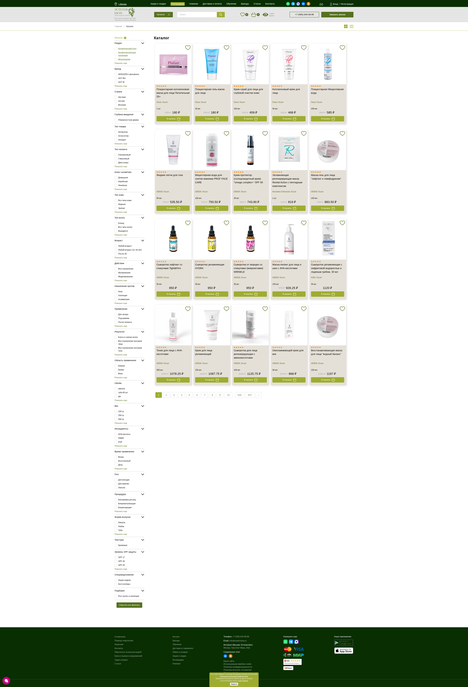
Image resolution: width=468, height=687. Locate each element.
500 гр (121, 419)
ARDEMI (159, 191)
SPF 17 (121, 557)
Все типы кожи (125, 200)
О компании (120, 637)
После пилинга (125, 322)
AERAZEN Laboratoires (128, 74)
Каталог (129, 26)
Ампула (121, 522)
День (120, 465)
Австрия (122, 97)
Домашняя (123, 178)
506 (240, 395)
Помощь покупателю (124, 641)
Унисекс (121, 488)
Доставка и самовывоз (183, 648)
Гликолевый (123, 159)
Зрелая (121, 208)
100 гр (121, 411)
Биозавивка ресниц (127, 500)
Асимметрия (123, 299)
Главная (118, 26)
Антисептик (123, 136)
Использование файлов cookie (237, 664)
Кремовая (122, 545)
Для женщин (124, 480)
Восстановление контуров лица (130, 342)
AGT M (121, 82)
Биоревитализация (127, 504)
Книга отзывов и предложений (128, 656)
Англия (121, 101)
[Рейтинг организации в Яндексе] (292, 662)
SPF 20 (121, 561)
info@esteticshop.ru (238, 641)
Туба (120, 530)
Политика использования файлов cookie (234, 676)
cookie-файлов (243, 681)
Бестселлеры (124, 584)
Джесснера (123, 163)
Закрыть (234, 684)
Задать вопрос (121, 660)
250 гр (121, 415)
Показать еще (121, 63)
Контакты (119, 648)
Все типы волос (125, 227)
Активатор (123, 132)
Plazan (158, 102)
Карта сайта (229, 661)
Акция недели (124, 580)
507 (250, 395)
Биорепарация (125, 507)
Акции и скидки (179, 656)
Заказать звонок (337, 15)
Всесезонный (124, 461)
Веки (120, 374)
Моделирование (125, 277)
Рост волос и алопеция (128, 596)
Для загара (123, 314)
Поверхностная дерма (128, 120)
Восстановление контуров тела (130, 349)
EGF (120, 442)
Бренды (176, 641)
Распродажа (178, 660)
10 (228, 395)
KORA (313, 277)
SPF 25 (121, 565)
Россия (165, 102)
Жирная (122, 204)
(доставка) (133, 18)
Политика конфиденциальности (238, 667)
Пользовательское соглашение (238, 670)
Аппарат (122, 140)
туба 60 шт (123, 392)
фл (119, 396)
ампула (121, 389)
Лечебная (122, 185)
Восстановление (125, 269)
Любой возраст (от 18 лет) (130, 250)
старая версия (271, 15)
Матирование (124, 273)
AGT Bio (122, 78)
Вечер (121, 457)
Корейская (123, 181)
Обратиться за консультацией (128, 652)
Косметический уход (127, 49)
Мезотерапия (124, 59)
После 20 (122, 254)
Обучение (177, 644)
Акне (120, 292)
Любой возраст (125, 246)
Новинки (176, 664)
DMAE (121, 438)
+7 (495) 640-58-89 (304, 14)
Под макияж (123, 318)
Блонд (121, 223)
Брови (121, 370)
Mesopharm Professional (281, 191)
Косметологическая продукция (127, 53)
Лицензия (119, 644)
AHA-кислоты (124, 434)
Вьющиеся (123, 231)
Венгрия (122, 105)
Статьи (118, 664)
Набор (121, 526)
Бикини (121, 366)
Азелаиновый (124, 155)
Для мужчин (123, 484)
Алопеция (122, 295)
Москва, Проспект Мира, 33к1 (237, 648)
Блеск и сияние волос (128, 337)
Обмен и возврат (180, 652)
